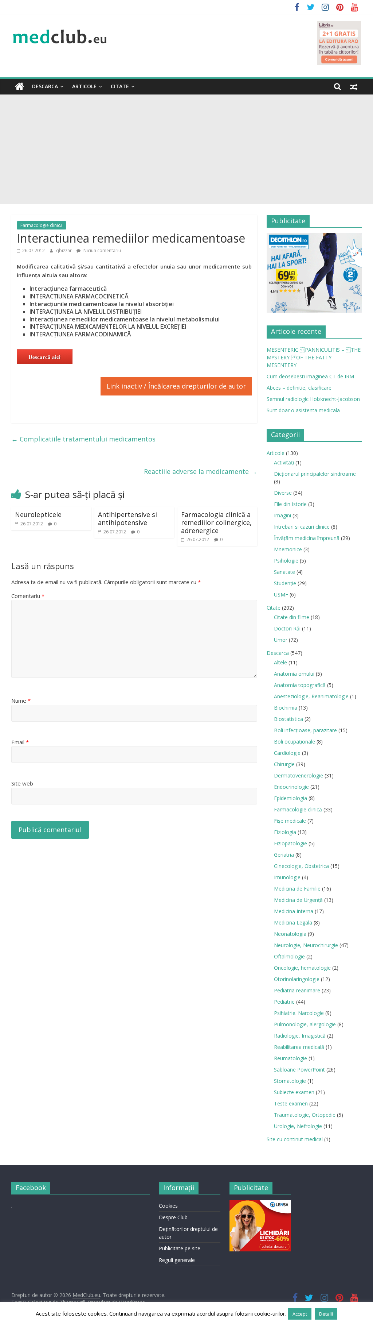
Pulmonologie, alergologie (305, 1024)
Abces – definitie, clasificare (299, 387)
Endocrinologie (291, 786)
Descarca (45, 86)
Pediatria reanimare (297, 990)
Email (20, 742)
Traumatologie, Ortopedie (304, 1114)
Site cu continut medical (295, 1139)
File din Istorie (290, 504)
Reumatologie (290, 1058)
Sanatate (284, 571)
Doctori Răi (287, 628)
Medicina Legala (293, 922)
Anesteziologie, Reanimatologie (311, 696)
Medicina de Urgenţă (298, 899)
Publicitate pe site (179, 1248)
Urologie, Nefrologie (298, 1126)
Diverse (283, 492)
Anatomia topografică (300, 685)
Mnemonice (288, 549)
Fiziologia (285, 832)
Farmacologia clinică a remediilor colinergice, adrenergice (216, 522)
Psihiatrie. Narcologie (299, 1013)
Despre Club (173, 1217)
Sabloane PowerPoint (299, 1069)
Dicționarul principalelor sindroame (315, 473)
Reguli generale (177, 1260)
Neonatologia (290, 933)
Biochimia (285, 707)
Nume (21, 700)
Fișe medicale (290, 820)
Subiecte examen (294, 1092)
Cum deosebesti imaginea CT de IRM (310, 376)
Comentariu (27, 595)
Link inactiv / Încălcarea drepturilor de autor (176, 386)
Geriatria (284, 854)
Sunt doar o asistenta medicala (303, 410)
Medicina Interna (293, 911)
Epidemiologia (290, 798)
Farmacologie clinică (41, 225)
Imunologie (287, 877)
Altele (280, 662)
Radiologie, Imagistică (300, 1035)
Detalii (326, 1314)
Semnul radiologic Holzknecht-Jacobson (313, 398)
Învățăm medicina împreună (306, 537)
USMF (281, 594)
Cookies (168, 1205)
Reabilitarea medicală (299, 1046)
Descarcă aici (44, 357)
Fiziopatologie (290, 843)
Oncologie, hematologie (302, 967)
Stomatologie (290, 1080)
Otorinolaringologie (296, 979)
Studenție (285, 583)
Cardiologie (287, 752)
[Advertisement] (186, 149)
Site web (22, 783)
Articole (84, 86)
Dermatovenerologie (298, 775)
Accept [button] (299, 1314)
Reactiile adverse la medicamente (200, 471)
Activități (284, 462)
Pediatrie (284, 1001)
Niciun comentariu (101, 250)
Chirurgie (284, 764)
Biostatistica (288, 718)
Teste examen (291, 1103)
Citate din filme (291, 617)
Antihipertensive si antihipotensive (127, 518)
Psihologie (286, 560)
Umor (280, 639)
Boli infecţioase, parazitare (305, 730)
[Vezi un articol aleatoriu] (354, 86)
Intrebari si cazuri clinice (302, 526)
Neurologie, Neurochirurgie (306, 945)
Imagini (282, 515)
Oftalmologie (289, 956)
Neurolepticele (38, 514)
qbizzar (64, 250)
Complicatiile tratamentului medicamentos (83, 439)
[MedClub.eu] (19, 86)
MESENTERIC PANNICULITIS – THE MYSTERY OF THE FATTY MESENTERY (314, 357)
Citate (120, 86)
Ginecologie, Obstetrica (301, 865)
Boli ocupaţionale (294, 741)
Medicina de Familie (297, 888)
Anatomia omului (294, 673)
